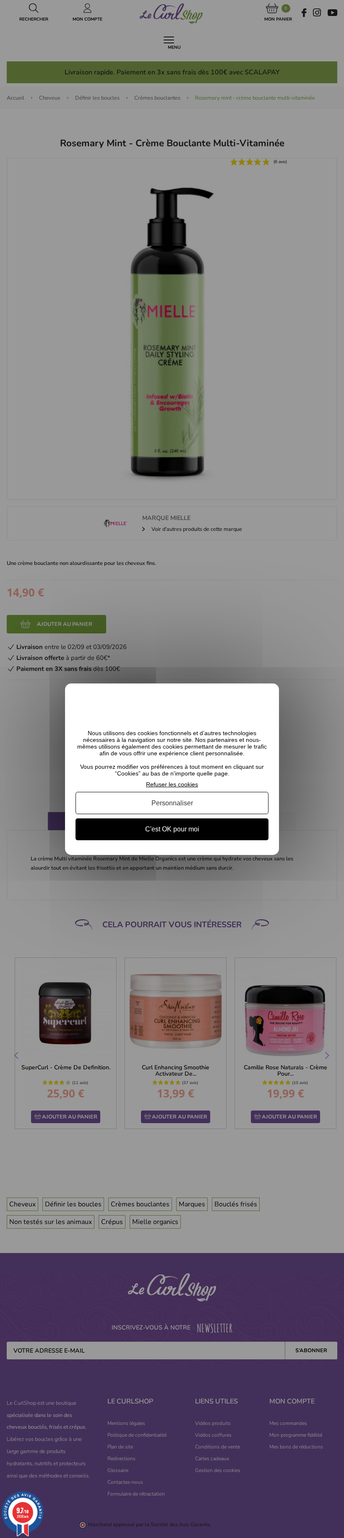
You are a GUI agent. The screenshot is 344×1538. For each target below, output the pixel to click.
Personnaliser (172, 803)
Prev (17, 1056)
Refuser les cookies (172, 784)
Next (325, 1056)
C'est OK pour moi (172, 829)
